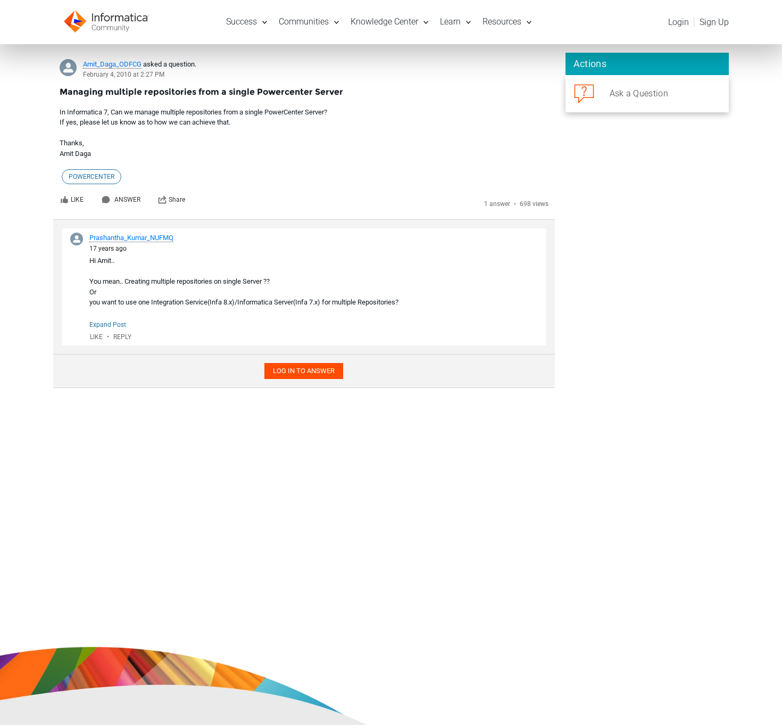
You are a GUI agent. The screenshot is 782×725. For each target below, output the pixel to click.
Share (177, 199)
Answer (127, 199)
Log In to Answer (304, 371)
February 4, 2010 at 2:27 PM (123, 74)
